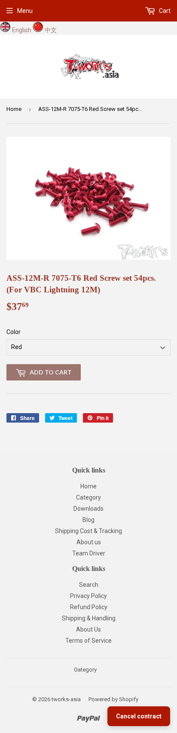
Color (13, 331)
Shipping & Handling (89, 618)
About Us (88, 629)
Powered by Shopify (113, 699)
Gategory (85, 669)
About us (88, 542)
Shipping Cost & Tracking (88, 531)
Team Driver (88, 553)
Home (13, 109)
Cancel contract (139, 716)
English (21, 30)
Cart (164, 10)
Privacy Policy (88, 595)
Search (88, 584)
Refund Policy (88, 607)
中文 (51, 30)
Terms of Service (88, 640)
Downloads (88, 508)
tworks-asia (66, 699)
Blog (88, 519)
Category (88, 497)
